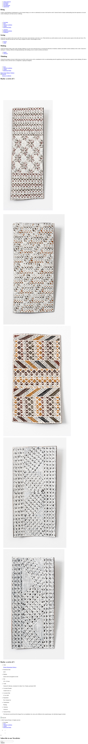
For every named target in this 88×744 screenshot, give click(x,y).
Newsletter (5, 22)
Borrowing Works (7, 27)
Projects (5, 41)
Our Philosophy (6, 5)
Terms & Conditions (7, 24)
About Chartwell (7, 1)
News (4, 23)
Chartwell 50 (6, 6)
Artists (4, 42)
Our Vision (5, 4)
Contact (5, 26)
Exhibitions (5, 32)
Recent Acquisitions (7, 30)
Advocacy (5, 53)
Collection (5, 29)
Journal (4, 52)
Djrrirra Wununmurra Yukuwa (9, 667)
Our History (6, 3)
